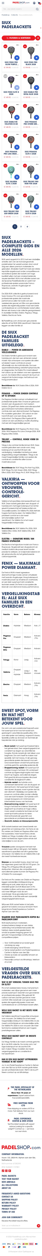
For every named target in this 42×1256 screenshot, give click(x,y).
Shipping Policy (10, 1200)
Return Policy (9, 1203)
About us (6, 1188)
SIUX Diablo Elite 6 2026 (25, 385)
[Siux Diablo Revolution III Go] (11, 112)
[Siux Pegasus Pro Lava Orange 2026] (11, 141)
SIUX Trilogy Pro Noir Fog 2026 (27, 468)
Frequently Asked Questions (16, 1194)
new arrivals (8, 1182)
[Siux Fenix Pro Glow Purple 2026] (11, 52)
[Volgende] (27, 226)
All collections (10, 1185)
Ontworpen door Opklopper (19, 1251)
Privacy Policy (9, 1209)
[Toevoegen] (16, 57)
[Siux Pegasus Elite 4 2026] (31, 141)
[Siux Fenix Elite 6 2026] (11, 82)
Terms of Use (8, 1212)
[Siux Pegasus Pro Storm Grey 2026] (31, 112)
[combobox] (21, 9)
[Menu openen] (3, 3)
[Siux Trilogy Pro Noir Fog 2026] (31, 171)
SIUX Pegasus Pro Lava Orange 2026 (21, 431)
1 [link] (14, 227)
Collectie (14, 15)
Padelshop (6, 15)
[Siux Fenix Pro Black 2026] (31, 52)
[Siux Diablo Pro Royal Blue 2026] (31, 82)
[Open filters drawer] (37, 38)
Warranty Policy (10, 1206)
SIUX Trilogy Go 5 (32, 472)
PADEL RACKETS (9, 1176)
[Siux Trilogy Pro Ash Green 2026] (11, 201)
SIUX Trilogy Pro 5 (18, 472)
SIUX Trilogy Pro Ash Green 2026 (14, 470)
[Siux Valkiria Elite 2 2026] (11, 171)
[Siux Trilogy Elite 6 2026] (31, 201)
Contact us (7, 1197)
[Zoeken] (37, 9)
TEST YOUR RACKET (10, 1179)
